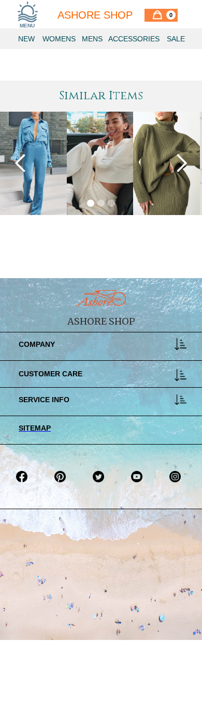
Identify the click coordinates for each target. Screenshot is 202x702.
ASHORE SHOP (95, 15)
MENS (92, 39)
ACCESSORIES (134, 39)
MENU (27, 25)
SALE (176, 39)
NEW (26, 39)
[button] (161, 15)
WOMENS (59, 39)
